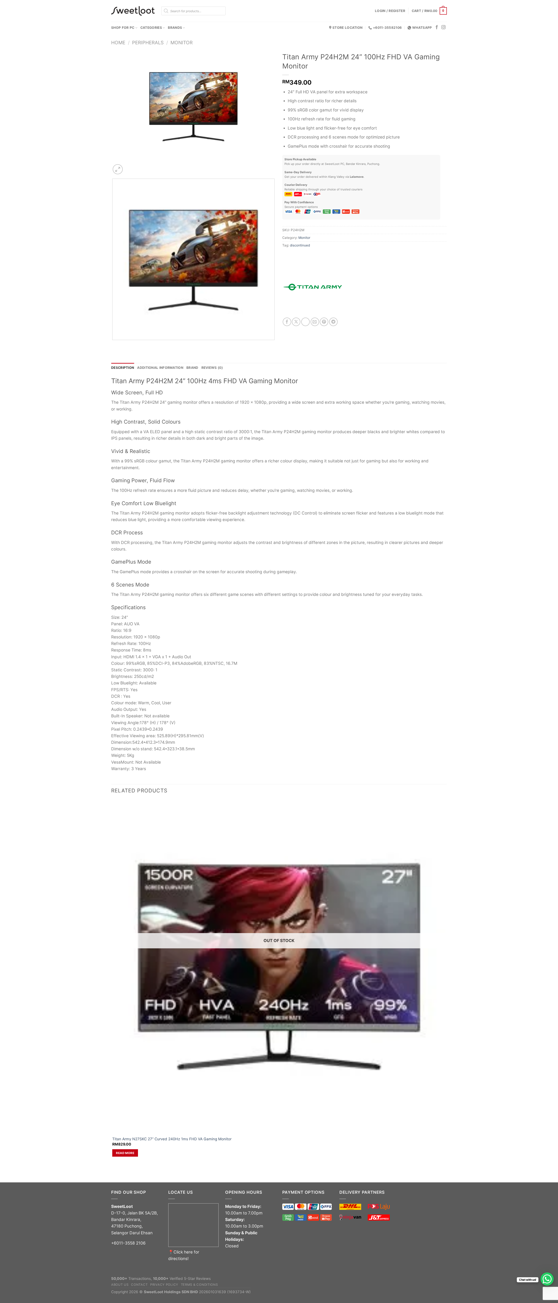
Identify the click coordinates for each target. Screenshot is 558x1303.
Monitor (181, 42)
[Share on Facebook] (287, 322)
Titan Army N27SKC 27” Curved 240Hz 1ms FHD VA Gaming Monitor (171, 1139)
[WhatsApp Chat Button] (547, 1279)
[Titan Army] (312, 287)
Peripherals (148, 42)
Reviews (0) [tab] (212, 368)
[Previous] (114, 345)
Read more (125, 1153)
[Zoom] (118, 169)
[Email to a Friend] (315, 322)
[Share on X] (296, 322)
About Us (120, 1284)
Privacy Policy (164, 1284)
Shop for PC (122, 28)
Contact (139, 1284)
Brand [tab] (192, 368)
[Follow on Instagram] (443, 27)
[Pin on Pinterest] (324, 322)
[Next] (130, 166)
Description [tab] (122, 368)
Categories (151, 28)
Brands (175, 28)
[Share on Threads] (305, 322)
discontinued (300, 245)
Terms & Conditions (199, 1284)
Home (118, 42)
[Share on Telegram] (333, 322)
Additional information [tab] (160, 368)
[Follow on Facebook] (437, 27)
